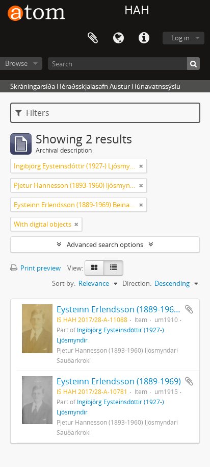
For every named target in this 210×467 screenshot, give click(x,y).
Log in (180, 37)
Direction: (136, 283)
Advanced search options (105, 244)
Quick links (143, 38)
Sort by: (63, 283)
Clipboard (93, 38)
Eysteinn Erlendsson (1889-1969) (119, 381)
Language (118, 38)
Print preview (40, 268)
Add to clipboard (189, 309)
